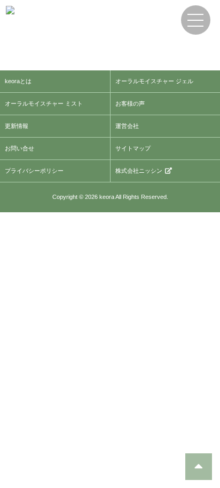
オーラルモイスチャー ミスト (44, 103)
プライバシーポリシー (34, 170)
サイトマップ (133, 148)
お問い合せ (19, 148)
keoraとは (18, 81)
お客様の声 (130, 103)
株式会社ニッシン (138, 170)
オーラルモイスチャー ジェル (154, 81)
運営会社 (127, 126)
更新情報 (16, 126)
